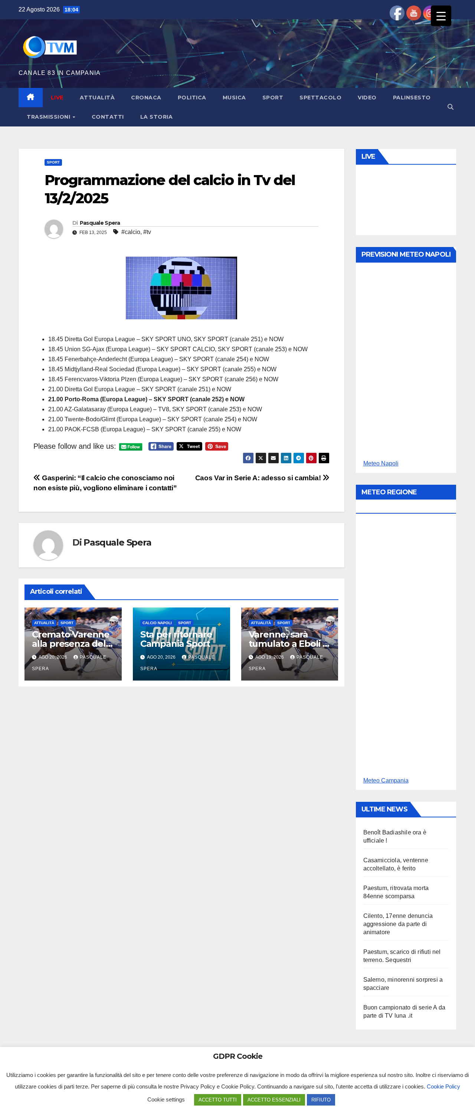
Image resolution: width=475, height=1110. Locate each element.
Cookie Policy (443, 1086)
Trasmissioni (49, 116)
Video (367, 97)
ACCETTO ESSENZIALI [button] (274, 1100)
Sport (273, 97)
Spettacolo (320, 97)
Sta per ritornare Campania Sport (176, 639)
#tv (147, 232)
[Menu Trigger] (441, 16)
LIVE (57, 97)
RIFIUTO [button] (321, 1100)
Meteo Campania (386, 780)
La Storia (156, 116)
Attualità (97, 97)
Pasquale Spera (100, 223)
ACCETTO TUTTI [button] (218, 1100)
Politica (192, 97)
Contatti (108, 116)
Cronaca (146, 97)
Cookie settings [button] (166, 1099)
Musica (234, 97)
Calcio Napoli (157, 623)
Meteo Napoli (381, 463)
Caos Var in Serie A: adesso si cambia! (258, 478)
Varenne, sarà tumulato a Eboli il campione (288, 643)
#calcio (130, 232)
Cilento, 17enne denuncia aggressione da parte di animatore (398, 924)
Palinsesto (412, 97)
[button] (450, 107)
